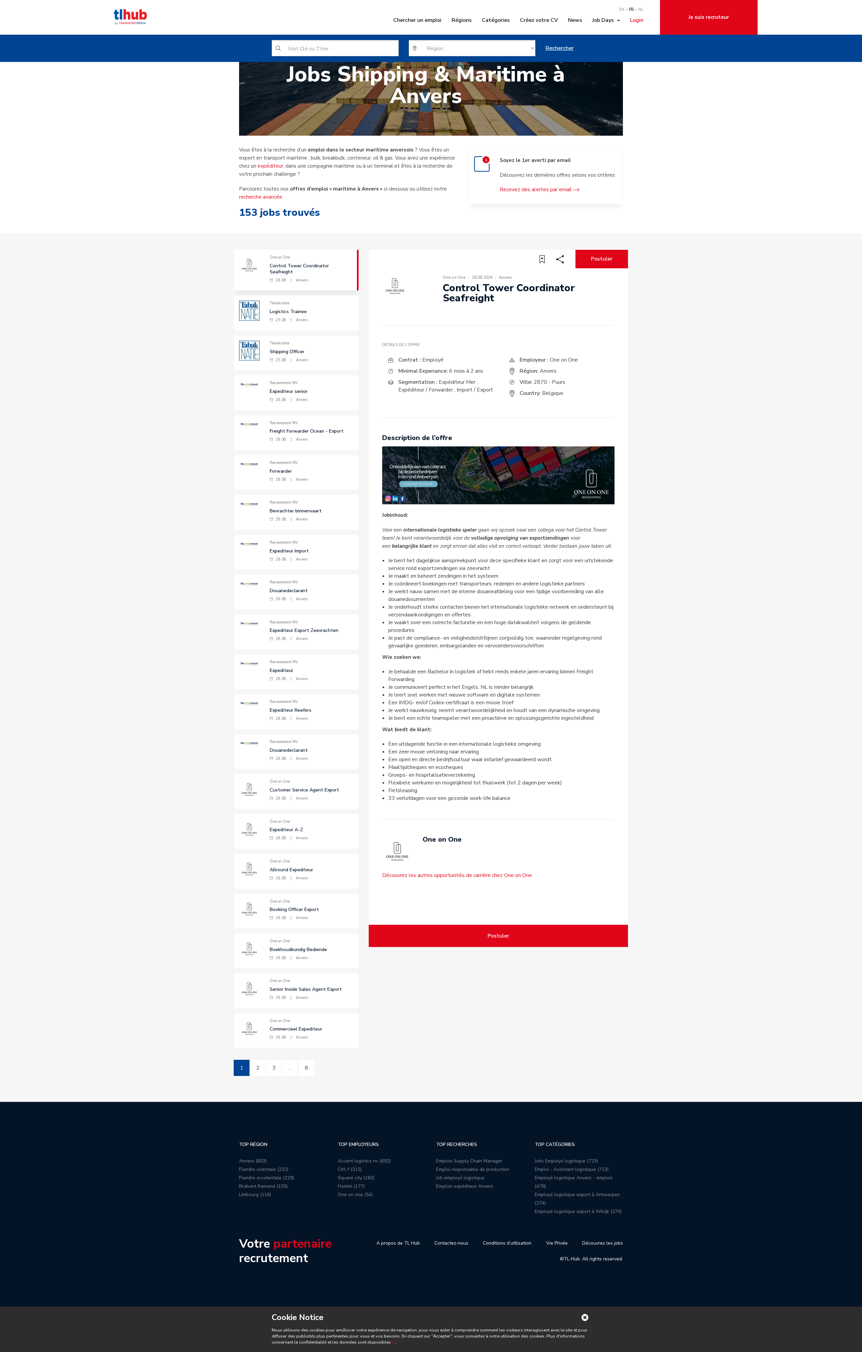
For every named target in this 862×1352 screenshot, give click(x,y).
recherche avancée (260, 197)
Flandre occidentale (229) (266, 1178)
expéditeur (270, 166)
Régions (462, 20)
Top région (253, 1144)
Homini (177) (351, 1186)
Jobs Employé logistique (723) (566, 1161)
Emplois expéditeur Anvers (464, 1186)
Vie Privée (557, 1243)
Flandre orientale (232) (263, 1169)
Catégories (496, 20)
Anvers (548, 371)
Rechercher (559, 48)
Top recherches (456, 1144)
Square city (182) (356, 1178)
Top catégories (555, 1144)
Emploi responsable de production (472, 1169)
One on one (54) (355, 1194)
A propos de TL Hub (398, 1243)
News (575, 20)
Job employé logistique (460, 1178)
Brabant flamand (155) (263, 1186)
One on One (564, 360)
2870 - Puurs (549, 382)
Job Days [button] (604, 20)
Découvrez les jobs (602, 1243)
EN (621, 9)
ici (394, 1342)
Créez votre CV (539, 20)
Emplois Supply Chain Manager (469, 1161)
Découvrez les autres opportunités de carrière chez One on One (457, 875)
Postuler (601, 259)
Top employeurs (358, 1144)
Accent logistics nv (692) (364, 1161)
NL (640, 9)
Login (636, 20)
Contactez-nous (451, 1243)
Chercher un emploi (417, 20)
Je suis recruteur (709, 17)
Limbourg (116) (255, 1194)
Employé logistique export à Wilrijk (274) (578, 1211)
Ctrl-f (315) (350, 1169)
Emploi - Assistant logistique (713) (571, 1169)
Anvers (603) (253, 1161)
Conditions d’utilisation (507, 1243)
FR (631, 9)
